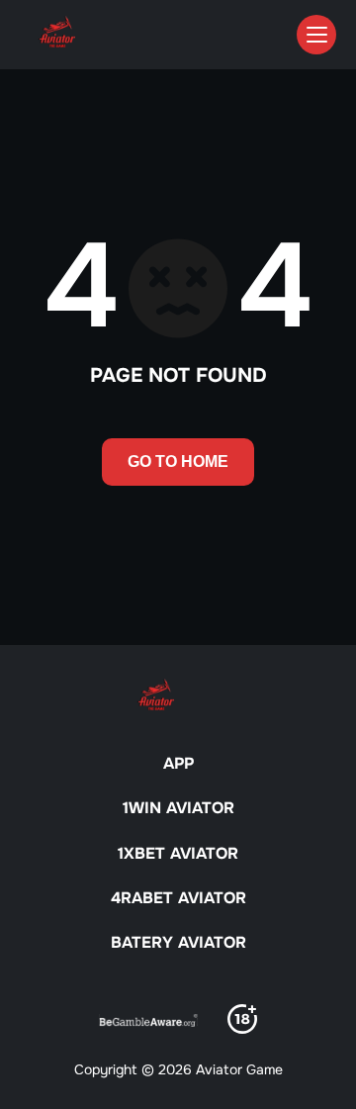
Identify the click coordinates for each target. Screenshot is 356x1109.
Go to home (178, 461)
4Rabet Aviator (178, 897)
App (178, 763)
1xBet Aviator (178, 853)
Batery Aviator (178, 942)
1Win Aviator (178, 807)
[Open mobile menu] (316, 34)
